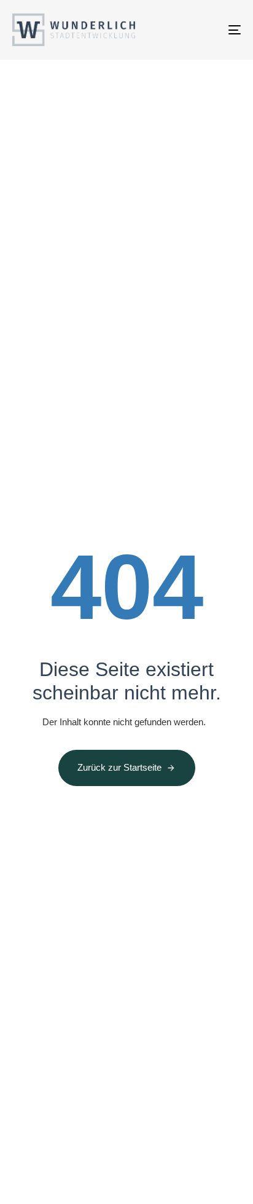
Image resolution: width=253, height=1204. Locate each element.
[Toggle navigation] (203, 30)
